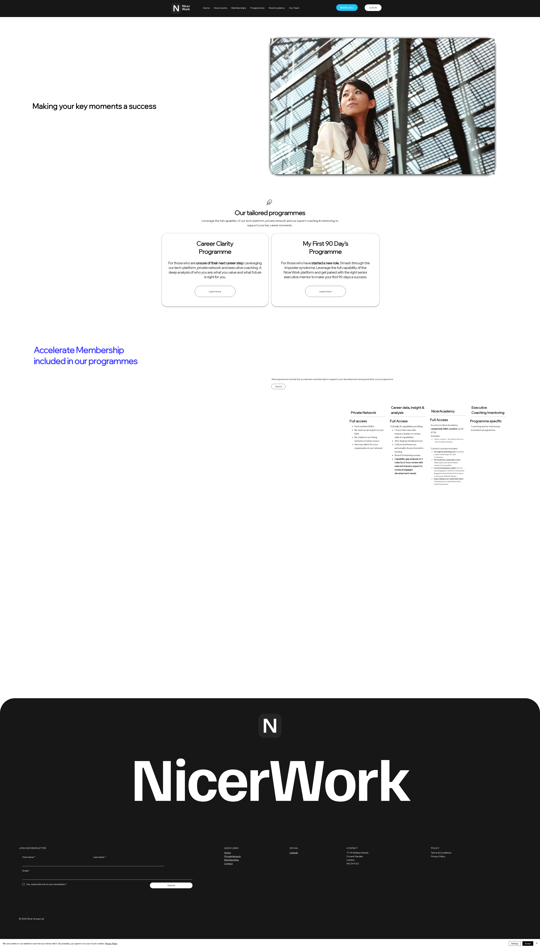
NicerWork (270, 776)
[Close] (536, 943)
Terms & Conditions (441, 852)
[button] (220, 7)
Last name (99, 857)
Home (227, 852)
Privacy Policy (438, 856)
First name (28, 857)
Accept (528, 943)
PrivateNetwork (232, 856)
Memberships (231, 859)
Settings (514, 943)
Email (26, 870)
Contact (228, 863)
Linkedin (294, 852)
